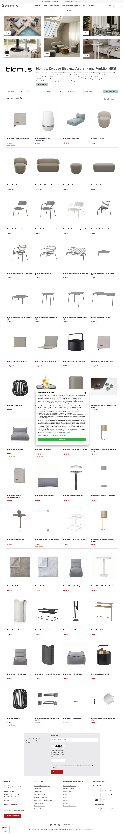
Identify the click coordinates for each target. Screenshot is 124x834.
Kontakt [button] (7, 782)
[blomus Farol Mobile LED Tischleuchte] (104, 476)
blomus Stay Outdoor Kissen (44, 495)
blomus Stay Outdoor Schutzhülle (18, 139)
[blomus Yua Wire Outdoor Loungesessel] (48, 254)
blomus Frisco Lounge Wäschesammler (47, 674)
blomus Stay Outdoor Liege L (16, 674)
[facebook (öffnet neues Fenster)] (51, 825)
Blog (64, 797)
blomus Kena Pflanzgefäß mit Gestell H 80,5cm (103, 540)
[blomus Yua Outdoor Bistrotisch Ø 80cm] (48, 298)
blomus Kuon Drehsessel (15, 185)
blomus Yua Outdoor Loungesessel (74, 229)
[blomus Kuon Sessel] (104, 120)
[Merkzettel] (114, 5)
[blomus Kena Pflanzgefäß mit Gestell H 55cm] (104, 430)
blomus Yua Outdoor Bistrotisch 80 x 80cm (75, 318)
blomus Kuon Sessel (97, 139)
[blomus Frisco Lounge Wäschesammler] (48, 655)
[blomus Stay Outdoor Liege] (76, 567)
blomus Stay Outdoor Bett (15, 449)
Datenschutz (38, 809)
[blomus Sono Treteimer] (76, 386)
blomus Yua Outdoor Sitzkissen (17, 361)
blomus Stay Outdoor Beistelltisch (102, 586)
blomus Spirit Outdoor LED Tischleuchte (43, 139)
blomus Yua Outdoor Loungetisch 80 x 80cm (19, 318)
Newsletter (66, 800)
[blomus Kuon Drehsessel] (20, 166)
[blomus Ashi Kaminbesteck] (76, 611)
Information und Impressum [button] (73, 782)
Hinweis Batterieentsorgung (42, 786)
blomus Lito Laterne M (14, 405)
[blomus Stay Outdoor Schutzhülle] (20, 120)
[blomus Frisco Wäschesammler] (20, 611)
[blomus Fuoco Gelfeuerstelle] (48, 386)
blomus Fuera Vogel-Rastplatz (73, 495)
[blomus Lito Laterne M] (20, 386)
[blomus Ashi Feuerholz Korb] (104, 655)
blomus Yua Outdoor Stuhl (15, 229)
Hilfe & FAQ (37, 789)
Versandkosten (57, 829)
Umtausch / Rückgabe (40, 797)
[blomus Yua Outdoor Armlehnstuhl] (48, 210)
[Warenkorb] (121, 5)
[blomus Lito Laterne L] (20, 699)
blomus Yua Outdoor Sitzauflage (45, 361)
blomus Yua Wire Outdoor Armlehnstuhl (19, 273)
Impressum (67, 825)
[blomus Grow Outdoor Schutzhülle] (104, 342)
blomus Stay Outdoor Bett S (72, 139)
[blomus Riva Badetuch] (20, 567)
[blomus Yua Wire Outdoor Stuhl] (104, 210)
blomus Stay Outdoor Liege (72, 586)
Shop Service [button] (38, 782)
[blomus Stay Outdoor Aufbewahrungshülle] (20, 476)
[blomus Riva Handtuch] (48, 567)
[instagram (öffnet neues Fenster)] (59, 825)
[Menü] (9, 827)
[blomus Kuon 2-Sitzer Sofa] (48, 166)
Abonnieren (56, 772)
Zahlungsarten (38, 791)
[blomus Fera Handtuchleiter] (76, 699)
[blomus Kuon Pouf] (76, 166)
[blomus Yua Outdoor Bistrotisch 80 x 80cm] (76, 298)
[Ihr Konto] (117, 5)
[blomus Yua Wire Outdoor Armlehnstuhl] (20, 254)
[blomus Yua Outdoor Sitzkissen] (20, 342)
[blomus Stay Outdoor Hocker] (76, 655)
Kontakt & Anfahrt (68, 789)
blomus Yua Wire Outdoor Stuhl (101, 229)
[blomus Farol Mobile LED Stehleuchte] (48, 521)
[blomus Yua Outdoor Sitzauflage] (48, 342)
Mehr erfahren (42, 84)
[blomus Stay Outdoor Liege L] (20, 655)
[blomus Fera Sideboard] (104, 611)
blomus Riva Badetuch (14, 586)
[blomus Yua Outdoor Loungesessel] (76, 210)
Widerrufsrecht (38, 803)
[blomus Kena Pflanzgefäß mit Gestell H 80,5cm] (104, 521)
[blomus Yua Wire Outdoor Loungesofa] (76, 254)
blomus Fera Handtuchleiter (72, 718)
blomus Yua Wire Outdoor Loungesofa (75, 273)
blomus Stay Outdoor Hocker (72, 674)
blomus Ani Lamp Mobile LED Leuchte (75, 449)
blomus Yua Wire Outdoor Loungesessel (43, 274)
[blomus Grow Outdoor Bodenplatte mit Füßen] (104, 386)
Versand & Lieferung (40, 794)
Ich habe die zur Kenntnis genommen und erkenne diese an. (74, 766)
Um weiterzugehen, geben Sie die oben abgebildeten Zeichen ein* (58, 754)
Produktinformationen (69, 806)
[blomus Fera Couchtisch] (48, 611)
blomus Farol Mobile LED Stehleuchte (47, 540)
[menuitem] (47, 786)
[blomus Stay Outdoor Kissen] (48, 476)
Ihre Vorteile (67, 791)
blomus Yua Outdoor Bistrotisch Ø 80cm (46, 318)
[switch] (5, 831)
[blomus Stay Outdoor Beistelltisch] (104, 567)
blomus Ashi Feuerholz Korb (100, 674)
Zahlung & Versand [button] (99, 782)
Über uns (65, 794)
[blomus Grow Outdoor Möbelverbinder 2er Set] (48, 699)
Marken (65, 803)
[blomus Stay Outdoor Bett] (20, 430)
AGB (73, 825)
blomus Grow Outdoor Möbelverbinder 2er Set (47, 719)
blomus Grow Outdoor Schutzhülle (102, 361)
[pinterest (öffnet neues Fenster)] (55, 825)
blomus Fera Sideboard (98, 630)
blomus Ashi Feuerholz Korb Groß (74, 361)
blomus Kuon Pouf (69, 185)
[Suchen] (110, 5)
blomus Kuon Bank (97, 185)
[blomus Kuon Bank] (104, 166)
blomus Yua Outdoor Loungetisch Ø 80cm (102, 274)
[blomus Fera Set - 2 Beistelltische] (76, 521)
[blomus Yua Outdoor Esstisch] (104, 298)
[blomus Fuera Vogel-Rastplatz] (76, 476)
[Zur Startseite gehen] (10, 5)
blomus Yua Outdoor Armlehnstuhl (46, 229)
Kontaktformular (19, 810)
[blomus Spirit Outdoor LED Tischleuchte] (48, 120)
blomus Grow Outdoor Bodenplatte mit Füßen (103, 406)
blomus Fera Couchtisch (43, 630)
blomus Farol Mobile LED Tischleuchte (103, 495)
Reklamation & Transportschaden (43, 800)
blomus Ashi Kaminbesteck (71, 630)
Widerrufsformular (39, 806)
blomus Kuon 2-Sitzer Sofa (44, 185)
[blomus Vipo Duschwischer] (20, 521)
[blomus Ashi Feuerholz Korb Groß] (76, 342)
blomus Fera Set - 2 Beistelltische (74, 540)
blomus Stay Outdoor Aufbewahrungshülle (14, 496)
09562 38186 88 (10, 792)
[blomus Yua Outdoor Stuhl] (20, 210)
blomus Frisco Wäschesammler (17, 630)
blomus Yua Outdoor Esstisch (100, 317)
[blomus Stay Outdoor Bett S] (76, 120)
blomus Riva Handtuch (42, 586)
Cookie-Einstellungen (69, 786)
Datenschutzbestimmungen (67, 765)
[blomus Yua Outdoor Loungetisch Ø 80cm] (104, 254)
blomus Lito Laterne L (14, 718)
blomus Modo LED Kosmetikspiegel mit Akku (103, 719)
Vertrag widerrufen (12, 815)
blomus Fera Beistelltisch (43, 449)
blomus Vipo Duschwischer (15, 540)
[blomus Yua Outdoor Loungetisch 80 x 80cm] (20, 298)
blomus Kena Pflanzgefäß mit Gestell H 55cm (103, 450)
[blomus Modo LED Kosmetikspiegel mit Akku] (104, 699)
